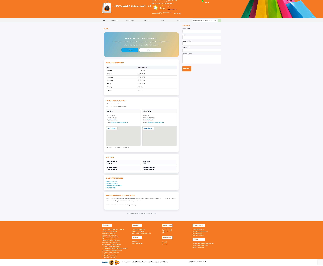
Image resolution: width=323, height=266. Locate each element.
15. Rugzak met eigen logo (109, 255)
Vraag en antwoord (137, 243)
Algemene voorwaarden (128, 261)
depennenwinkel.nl (111, 181)
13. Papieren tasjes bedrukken (110, 252)
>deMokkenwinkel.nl (198, 235)
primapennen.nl (110, 187)
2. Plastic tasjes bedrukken (109, 231)
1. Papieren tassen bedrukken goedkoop (113, 229)
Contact (162, 20)
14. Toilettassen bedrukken (109, 254)
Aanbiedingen (130, 20)
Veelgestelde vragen (157, 261)
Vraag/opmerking (187, 53)
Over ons (164, 244)
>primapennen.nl (197, 233)
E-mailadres (186, 47)
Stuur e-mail (150, 50)
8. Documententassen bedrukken (111, 242)
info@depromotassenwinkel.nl (119, 122)
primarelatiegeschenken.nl (114, 185)
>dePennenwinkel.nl (198, 229)
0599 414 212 (113, 120)
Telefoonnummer (187, 41)
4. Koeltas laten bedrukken (109, 235)
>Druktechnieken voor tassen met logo (203, 243)
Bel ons (130, 50)
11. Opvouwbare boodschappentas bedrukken (114, 248)
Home (104, 20)
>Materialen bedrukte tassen (200, 245)
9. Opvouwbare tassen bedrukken (111, 244)
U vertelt (164, 242)
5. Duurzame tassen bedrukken (110, 237)
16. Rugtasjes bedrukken (109, 257)
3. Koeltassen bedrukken (108, 233)
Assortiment (114, 20)
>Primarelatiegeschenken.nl (200, 231)
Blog (178, 20)
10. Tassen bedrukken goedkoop (111, 246)
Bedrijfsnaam (186, 28)
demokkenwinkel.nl (112, 183)
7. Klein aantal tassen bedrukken (111, 240)
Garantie (146, 20)
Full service (135, 241)
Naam (184, 34)
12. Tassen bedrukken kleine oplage (112, 250)
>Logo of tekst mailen (198, 247)
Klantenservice (146, 261)
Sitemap (165, 261)
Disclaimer (139, 261)
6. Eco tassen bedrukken (109, 239)
